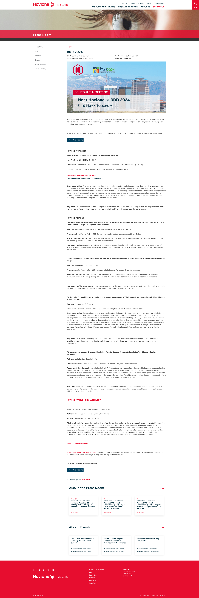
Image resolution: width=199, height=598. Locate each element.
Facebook (39, 570)
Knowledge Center (128, 7)
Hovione (50, 4)
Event (69, 47)
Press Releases (41, 64)
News (37, 51)
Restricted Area (159, 3)
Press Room (124, 3)
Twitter (43, 570)
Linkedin (34, 570)
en (195, 8)
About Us (145, 7)
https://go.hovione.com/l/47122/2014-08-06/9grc (91, 140)
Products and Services (103, 7)
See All (161, 488)
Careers (149, 3)
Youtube (53, 570)
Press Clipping (41, 69)
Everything (39, 47)
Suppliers (92, 583)
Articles (38, 56)
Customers (93, 580)
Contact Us (158, 7)
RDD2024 (86, 480)
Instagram (48, 570)
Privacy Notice (144, 595)
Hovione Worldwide (137, 3)
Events (37, 60)
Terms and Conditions (158, 595)
